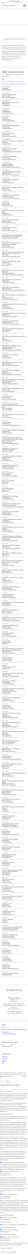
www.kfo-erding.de (7, 190)
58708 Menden (12, 538)
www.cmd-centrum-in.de (8, 751)
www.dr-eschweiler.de (8, 308)
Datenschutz (5, 1058)
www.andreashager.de (8, 499)
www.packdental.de (7, 628)
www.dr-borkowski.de (8, 743)
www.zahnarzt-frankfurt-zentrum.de (11, 620)
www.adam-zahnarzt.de (8, 282)
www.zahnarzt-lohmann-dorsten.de (11, 425)
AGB (3, 1063)
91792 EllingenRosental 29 (8, 864)
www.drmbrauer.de (7, 842)
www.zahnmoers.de (7, 417)
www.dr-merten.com (7, 340)
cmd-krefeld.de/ (6, 105)
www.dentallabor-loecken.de (9, 230)
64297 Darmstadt (13, 650)
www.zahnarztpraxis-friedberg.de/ (11, 945)
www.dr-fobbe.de (6, 605)
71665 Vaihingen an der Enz (13, 690)
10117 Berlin (13, 253)
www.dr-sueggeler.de (7, 531)
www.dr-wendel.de (7, 660)
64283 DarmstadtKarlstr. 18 (6, 642)
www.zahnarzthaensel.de (8, 391)
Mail (18, 1)
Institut (3, 1027)
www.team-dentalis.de (8, 802)
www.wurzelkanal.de (7, 215)
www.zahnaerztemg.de (8, 468)
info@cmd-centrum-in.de (15, 1011)
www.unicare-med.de (7, 582)
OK (2, 1081)
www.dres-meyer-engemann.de (10, 383)
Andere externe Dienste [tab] (5, 1198)
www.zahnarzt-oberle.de (8, 700)
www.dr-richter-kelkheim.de (9, 636)
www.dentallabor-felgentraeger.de (11, 324)
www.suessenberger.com (8, 653)
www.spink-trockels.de (8, 565)
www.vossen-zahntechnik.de (9, 475)
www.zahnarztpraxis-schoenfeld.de (11, 548)
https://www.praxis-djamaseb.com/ (11, 167)
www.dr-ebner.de (6, 857)
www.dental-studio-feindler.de (10, 316)
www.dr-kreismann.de (8, 776)
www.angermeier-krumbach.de (10, 726)
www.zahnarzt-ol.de (7, 960)
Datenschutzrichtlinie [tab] (4, 1240)
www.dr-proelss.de (7, 906)
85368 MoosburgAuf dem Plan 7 (8, 817)
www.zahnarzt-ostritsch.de (9, 794)
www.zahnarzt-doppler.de (8, 597)
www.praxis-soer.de (7, 451)
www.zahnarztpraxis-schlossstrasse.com (13, 506)
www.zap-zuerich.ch (7, 914)
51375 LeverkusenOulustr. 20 (8, 490)
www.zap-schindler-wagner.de (10, 238)
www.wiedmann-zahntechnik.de (10, 826)
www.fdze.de (5, 768)
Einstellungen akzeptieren (6, 1248)
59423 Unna (12, 562)
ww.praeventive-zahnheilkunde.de (11, 256)
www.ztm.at (5, 922)
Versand (4, 1059)
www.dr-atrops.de (6, 357)
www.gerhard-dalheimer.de (9, 589)
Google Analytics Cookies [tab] (6, 1175)
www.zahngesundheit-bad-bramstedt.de (12, 274)
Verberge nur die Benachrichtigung (8, 1252)
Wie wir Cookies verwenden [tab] (6, 1091)
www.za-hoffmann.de (7, 613)
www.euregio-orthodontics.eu (10, 929)
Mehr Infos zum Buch (7, 1046)
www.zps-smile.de (7, 953)
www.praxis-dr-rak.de (7, 205)
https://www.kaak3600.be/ (9, 97)
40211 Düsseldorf (13, 381)
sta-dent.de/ (5, 811)
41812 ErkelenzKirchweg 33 (6, 967)
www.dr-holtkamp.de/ (7, 113)
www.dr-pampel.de (7, 882)
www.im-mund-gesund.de (9, 222)
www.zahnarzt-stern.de (8, 708)
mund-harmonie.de (7, 128)
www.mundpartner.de (7, 522)
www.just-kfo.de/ (6, 144)
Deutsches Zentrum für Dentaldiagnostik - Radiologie (14, 1029)
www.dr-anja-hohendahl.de (9, 399)
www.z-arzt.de (5, 265)
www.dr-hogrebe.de (7, 514)
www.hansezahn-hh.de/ (8, 120)
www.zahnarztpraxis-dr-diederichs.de (12, 374)
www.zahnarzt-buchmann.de (9, 299)
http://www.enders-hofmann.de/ (10, 174)
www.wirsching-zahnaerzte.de (10, 717)
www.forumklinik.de (7, 460)
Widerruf (4, 1061)
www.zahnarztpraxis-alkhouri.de (10, 834)
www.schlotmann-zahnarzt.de (10, 540)
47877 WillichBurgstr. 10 (8, 482)
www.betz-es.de (6, 668)
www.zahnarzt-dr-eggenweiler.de (10, 676)
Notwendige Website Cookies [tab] (6, 1114)
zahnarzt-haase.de (13, 968)
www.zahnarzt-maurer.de (8, 683)
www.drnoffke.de (6, 693)
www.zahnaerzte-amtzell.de (9, 136)
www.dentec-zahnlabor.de (9, 785)
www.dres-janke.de (7, 409)
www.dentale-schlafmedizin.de (10, 443)
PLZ (3, 79)
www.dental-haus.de (7, 899)
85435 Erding (12, 765)
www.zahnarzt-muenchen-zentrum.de (12, 759)
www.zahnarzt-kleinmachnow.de (10, 198)
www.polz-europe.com (8, 891)
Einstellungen (8, 1081)
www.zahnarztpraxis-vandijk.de (10, 365)
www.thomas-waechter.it (8, 937)
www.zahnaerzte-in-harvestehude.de (11, 151)
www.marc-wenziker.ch (8, 182)
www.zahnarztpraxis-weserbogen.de (11, 350)
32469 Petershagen (12, 347)
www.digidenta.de (7, 735)
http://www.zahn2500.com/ (9, 159)
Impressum (4, 1056)
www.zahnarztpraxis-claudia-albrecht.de (12, 290)
